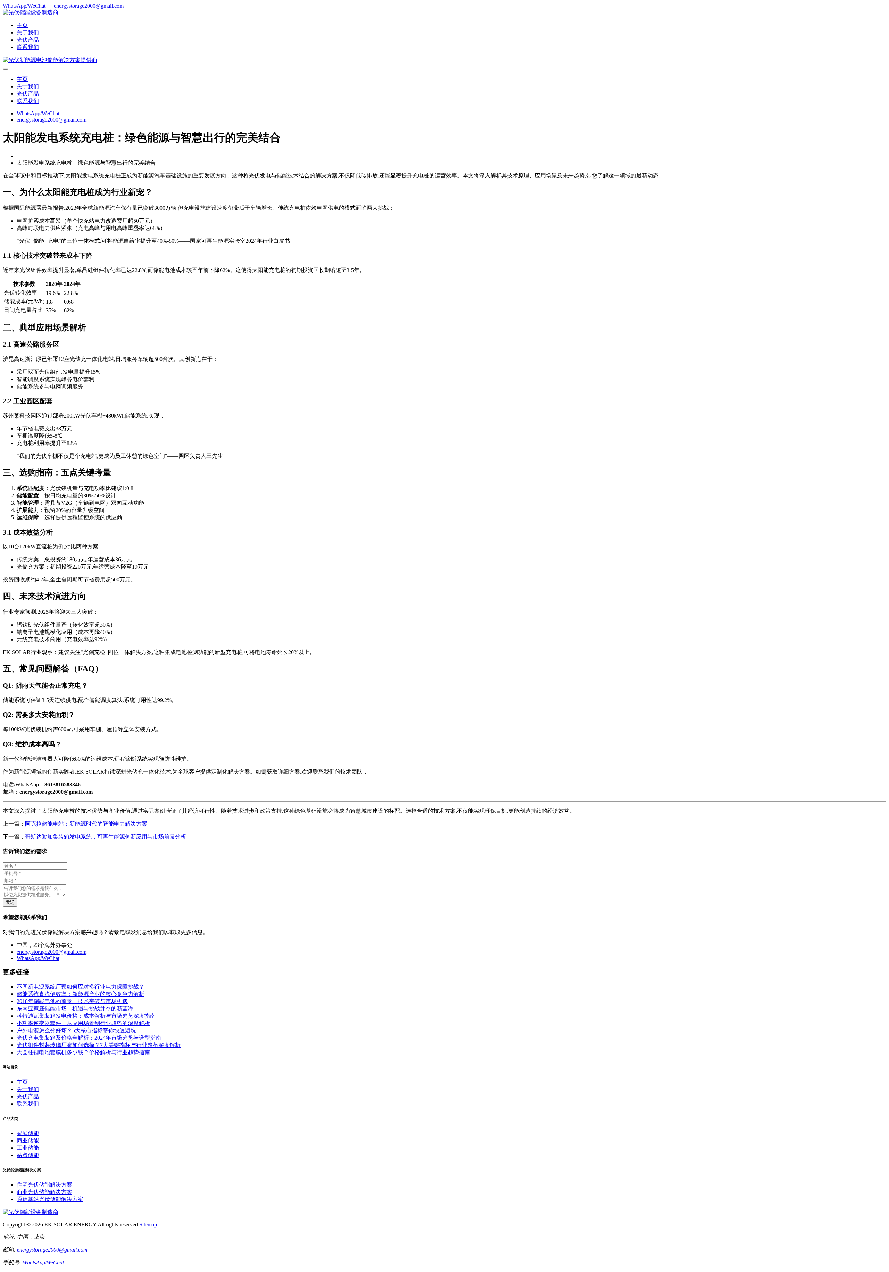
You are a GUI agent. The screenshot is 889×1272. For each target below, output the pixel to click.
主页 (22, 25)
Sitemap (148, 1225)
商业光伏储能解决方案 (44, 1192)
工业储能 (28, 1148)
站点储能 (28, 1155)
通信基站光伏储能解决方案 (50, 1199)
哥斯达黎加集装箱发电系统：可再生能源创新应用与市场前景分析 (105, 837)
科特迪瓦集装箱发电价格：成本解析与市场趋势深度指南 (86, 1016)
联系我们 (28, 47)
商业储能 (28, 1140)
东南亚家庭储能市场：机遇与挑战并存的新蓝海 (75, 1008)
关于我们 (28, 32)
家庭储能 (28, 1133)
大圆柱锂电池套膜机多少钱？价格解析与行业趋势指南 (83, 1052)
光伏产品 (28, 40)
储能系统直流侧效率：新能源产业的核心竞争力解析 (80, 994)
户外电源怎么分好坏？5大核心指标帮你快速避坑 (76, 1030)
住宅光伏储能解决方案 (44, 1185)
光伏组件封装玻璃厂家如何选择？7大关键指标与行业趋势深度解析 (99, 1045)
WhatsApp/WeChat (24, 6)
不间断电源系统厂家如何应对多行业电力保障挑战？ (80, 987)
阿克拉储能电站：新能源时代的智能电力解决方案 (86, 824)
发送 (10, 902)
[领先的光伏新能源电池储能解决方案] (50, 60)
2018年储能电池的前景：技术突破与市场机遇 (72, 1001)
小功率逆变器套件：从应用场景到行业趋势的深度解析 (83, 1023)
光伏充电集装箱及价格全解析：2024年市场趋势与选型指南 (89, 1038)
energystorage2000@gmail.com (89, 6)
